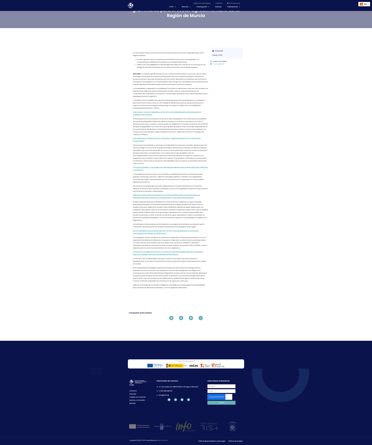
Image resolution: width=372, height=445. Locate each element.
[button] (171, 318)
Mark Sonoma (162, 440)
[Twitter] (175, 399)
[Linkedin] (182, 399)
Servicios (185, 7)
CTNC (171, 7)
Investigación (202, 7)
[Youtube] (188, 399)
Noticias (218, 7)
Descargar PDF (219, 64)
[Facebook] (169, 399)
